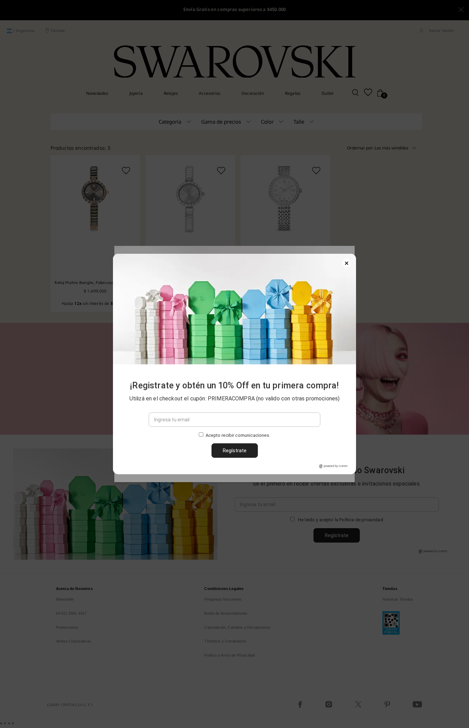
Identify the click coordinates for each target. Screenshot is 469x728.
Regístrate (235, 450)
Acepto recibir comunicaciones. (238, 435)
